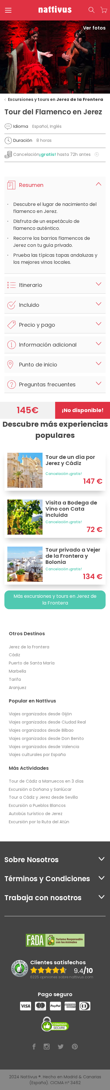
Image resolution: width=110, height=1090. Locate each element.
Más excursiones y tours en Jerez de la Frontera (55, 599)
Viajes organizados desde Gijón (40, 714)
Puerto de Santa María (32, 663)
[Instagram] (47, 1047)
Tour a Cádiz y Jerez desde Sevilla (43, 797)
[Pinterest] (75, 1047)
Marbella (17, 671)
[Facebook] (34, 1047)
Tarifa (15, 679)
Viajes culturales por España (37, 754)
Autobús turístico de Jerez (35, 814)
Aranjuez (17, 687)
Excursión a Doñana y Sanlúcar (40, 789)
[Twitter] (61, 1047)
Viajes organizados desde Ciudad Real (47, 722)
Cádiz (14, 655)
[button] (91, 10)
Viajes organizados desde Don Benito (46, 738)
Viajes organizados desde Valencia (44, 747)
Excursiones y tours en (55, 99)
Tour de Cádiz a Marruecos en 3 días (46, 781)
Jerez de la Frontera (29, 647)
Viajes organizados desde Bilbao (41, 730)
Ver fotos (94, 28)
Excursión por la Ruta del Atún (39, 822)
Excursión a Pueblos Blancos (37, 805)
